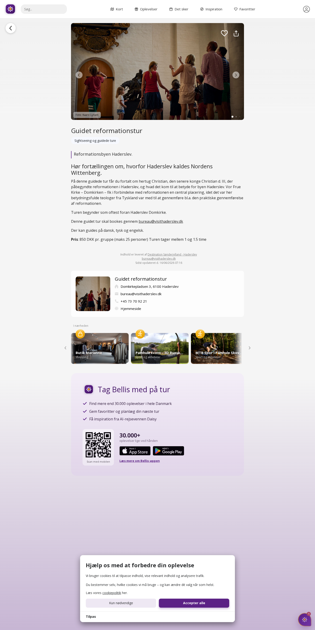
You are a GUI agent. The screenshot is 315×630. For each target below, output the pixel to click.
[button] (79, 74)
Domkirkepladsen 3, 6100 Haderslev (150, 286)
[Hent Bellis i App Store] (135, 450)
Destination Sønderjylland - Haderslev (172, 254)
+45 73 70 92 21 (134, 301)
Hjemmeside (131, 308)
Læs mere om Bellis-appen (139, 461)
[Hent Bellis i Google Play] (168, 450)
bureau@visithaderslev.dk (161, 221)
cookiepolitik (111, 593)
